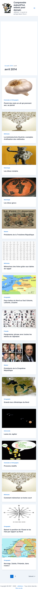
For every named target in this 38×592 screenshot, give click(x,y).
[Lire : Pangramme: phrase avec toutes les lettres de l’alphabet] (19, 318)
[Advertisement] (19, 45)
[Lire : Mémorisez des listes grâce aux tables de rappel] (19, 251)
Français (6, 331)
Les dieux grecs (10, 203)
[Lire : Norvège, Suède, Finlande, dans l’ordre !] (19, 548)
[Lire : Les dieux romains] (19, 155)
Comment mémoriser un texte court (18, 498)
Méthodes (7, 134)
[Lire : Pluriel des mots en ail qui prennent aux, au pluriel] (19, 87)
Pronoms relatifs (10, 466)
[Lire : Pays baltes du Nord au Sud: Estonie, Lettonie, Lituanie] (19, 284)
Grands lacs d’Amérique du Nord (16, 402)
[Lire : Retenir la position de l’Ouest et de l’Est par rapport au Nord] (19, 514)
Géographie (7, 297)
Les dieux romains (11, 171)
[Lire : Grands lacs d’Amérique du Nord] (19, 386)
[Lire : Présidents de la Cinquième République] (19, 352)
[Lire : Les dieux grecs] (19, 187)
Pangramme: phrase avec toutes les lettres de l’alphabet (18, 335)
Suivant (32, 576)
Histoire (6, 231)
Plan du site (19, 588)
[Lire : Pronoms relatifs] (19, 450)
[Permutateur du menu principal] (34, 8)
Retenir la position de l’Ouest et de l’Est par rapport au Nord (17, 531)
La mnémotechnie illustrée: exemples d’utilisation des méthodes (18, 138)
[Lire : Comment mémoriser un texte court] (19, 482)
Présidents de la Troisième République (19, 235)
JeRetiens (20, 586)
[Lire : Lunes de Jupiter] (19, 418)
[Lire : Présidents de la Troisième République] (19, 219)
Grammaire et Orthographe (11, 100)
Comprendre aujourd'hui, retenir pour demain (20, 6)
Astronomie (7, 431)
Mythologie (7, 168)
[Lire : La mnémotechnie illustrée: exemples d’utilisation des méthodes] (19, 121)
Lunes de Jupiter (10, 434)
